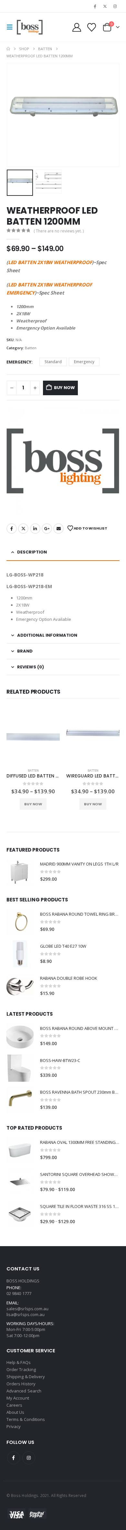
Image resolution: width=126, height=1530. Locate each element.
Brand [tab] (25, 651)
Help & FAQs (18, 1362)
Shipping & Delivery (25, 1376)
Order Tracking (21, 1369)
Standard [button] (53, 361)
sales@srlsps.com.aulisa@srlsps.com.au (27, 1311)
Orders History (21, 1384)
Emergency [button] (84, 361)
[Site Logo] (30, 27)
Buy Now (64, 388)
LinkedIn (35, 528)
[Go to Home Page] (8, 48)
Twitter (23, 528)
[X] (105, 6)
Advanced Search (23, 1391)
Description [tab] (32, 552)
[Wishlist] (91, 27)
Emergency (18, 362)
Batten (31, 347)
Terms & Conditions (25, 1419)
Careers (14, 1405)
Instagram (28, 1457)
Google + (47, 528)
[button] (11, 27)
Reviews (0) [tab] (30, 667)
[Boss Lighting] (62, 461)
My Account (17, 1398)
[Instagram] (115, 6)
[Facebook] (94, 6)
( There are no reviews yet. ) (59, 231)
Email (58, 528)
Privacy (13, 1426)
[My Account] (77, 27)
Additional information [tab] (47, 635)
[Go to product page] (33, 736)
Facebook (11, 528)
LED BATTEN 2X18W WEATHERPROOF (50, 262)
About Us (15, 1412)
